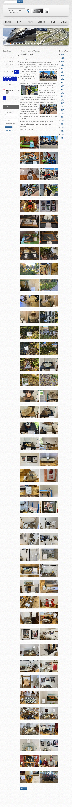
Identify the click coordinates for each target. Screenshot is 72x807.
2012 (62, 103)
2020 (62, 75)
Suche (20, 1)
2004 (62, 131)
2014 (62, 96)
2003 (62, 134)
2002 (62, 138)
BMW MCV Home (8, 22)
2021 (62, 72)
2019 (62, 79)
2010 (62, 110)
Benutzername (8, 112)
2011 (62, 106)
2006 (62, 124)
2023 (62, 65)
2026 (62, 54)
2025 (62, 58)
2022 (62, 68)
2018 (62, 82)
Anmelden (8, 126)
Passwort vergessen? (11, 135)
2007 (62, 120)
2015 (62, 93)
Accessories (41, 22)
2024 (62, 61)
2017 (62, 86)
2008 (62, 117)
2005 (62, 127)
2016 (62, 89)
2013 (62, 99)
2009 (62, 113)
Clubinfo (19, 22)
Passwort (7, 118)
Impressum (64, 22)
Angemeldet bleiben (11, 123)
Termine (30, 22)
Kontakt (53, 22)
